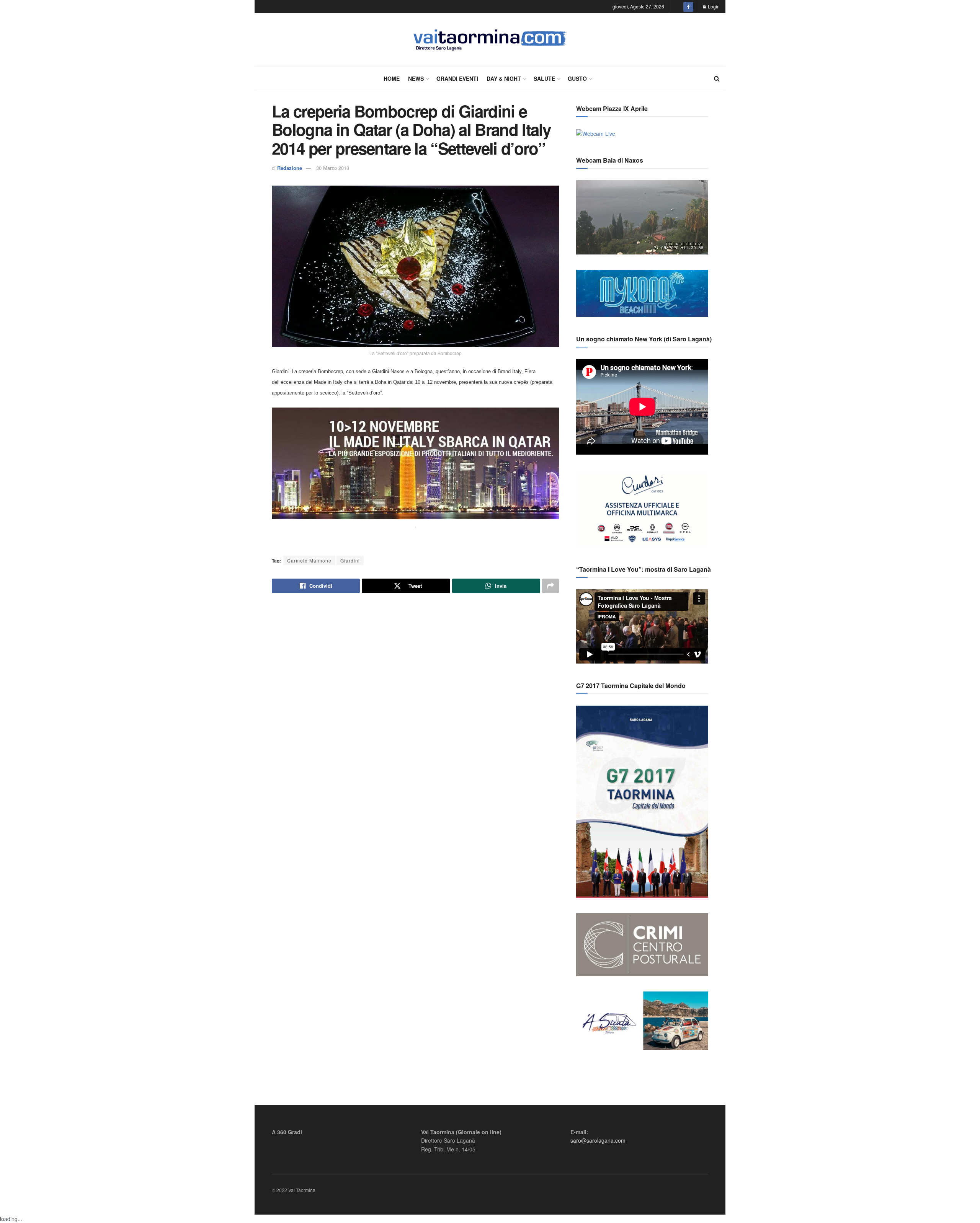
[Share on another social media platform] (550, 586)
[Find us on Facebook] (688, 6)
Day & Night (504, 78)
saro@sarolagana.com (598, 1140)
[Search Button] (717, 78)
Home (392, 78)
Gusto (577, 78)
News (416, 78)
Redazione (289, 167)
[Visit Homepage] (490, 40)
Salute (544, 78)
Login (713, 6)
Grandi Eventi (457, 78)
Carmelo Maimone (309, 560)
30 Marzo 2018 (332, 167)
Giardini (350, 560)
